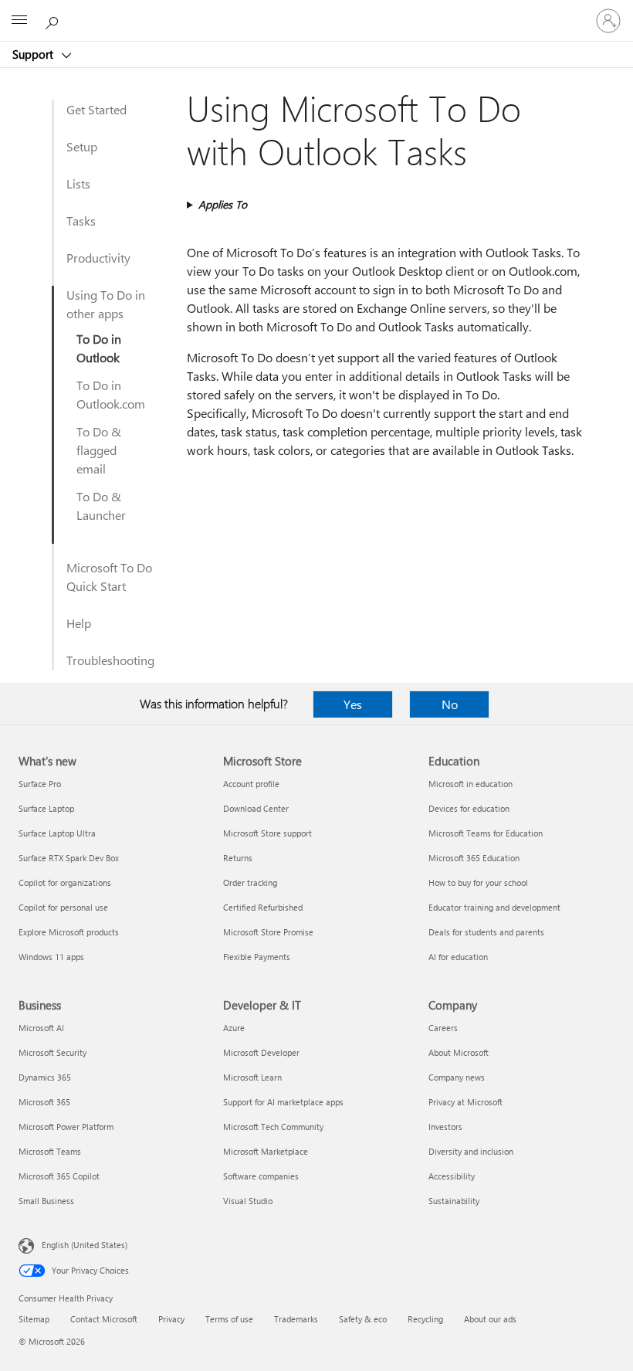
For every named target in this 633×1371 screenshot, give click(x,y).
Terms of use (229, 1319)
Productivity (98, 257)
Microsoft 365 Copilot (59, 1176)
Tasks (81, 220)
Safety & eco (363, 1319)
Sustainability (453, 1200)
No (450, 704)
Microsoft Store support (267, 833)
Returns (237, 858)
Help (78, 623)
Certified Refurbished (263, 907)
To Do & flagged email (98, 450)
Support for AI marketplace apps (283, 1102)
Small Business (46, 1200)
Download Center (256, 808)
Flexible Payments (256, 956)
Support (34, 54)
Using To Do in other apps (105, 304)
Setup (81, 146)
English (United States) (84, 1245)
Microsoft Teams (50, 1151)
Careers (443, 1027)
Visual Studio (247, 1200)
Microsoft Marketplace (265, 1151)
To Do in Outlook (98, 348)
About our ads (490, 1319)
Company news (456, 1077)
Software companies (261, 1176)
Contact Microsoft (103, 1319)
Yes (353, 704)
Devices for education (468, 808)
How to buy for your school (478, 882)
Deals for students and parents (486, 932)
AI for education (458, 956)
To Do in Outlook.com (110, 394)
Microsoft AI (41, 1027)
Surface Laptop (46, 808)
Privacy (171, 1319)
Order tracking (250, 882)
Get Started (96, 109)
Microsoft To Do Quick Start (109, 576)
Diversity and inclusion (470, 1151)
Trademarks (296, 1319)
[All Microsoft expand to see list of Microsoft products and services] (19, 20)
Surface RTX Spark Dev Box (69, 858)
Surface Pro (40, 783)
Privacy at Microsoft (465, 1102)
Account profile (251, 783)
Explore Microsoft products (69, 932)
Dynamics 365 (45, 1077)
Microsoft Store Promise (268, 932)
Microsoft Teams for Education (485, 833)
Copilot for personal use (63, 907)
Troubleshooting (110, 660)
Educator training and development (494, 907)
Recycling (425, 1319)
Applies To (222, 204)
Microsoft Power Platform (66, 1126)
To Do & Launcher (101, 505)
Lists (78, 183)
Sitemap (34, 1319)
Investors (445, 1126)
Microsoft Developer (261, 1052)
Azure (234, 1027)
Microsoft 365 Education (474, 858)
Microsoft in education (470, 783)
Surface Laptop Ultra (57, 833)
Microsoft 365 (44, 1102)
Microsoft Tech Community (273, 1126)
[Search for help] (54, 20)
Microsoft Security (52, 1052)
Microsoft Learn (252, 1077)
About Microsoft (458, 1052)
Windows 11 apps (51, 956)
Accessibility (451, 1176)
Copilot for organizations (65, 882)
